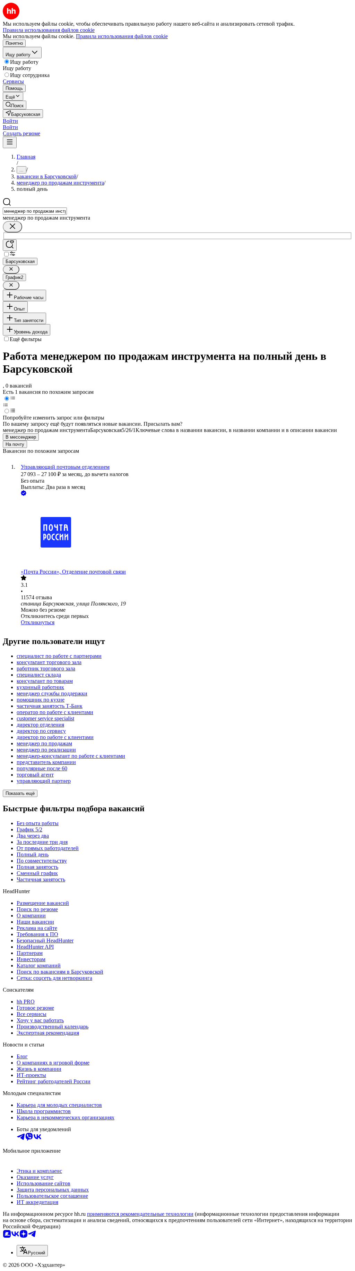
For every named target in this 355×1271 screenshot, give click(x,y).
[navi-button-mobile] (10, 142)
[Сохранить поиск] (10, 245)
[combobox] (35, 211)
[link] (14, 105)
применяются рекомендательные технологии (140, 1214)
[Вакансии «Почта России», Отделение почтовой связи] (184, 533)
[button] (10, 121)
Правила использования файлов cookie (122, 36)
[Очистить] (12, 226)
